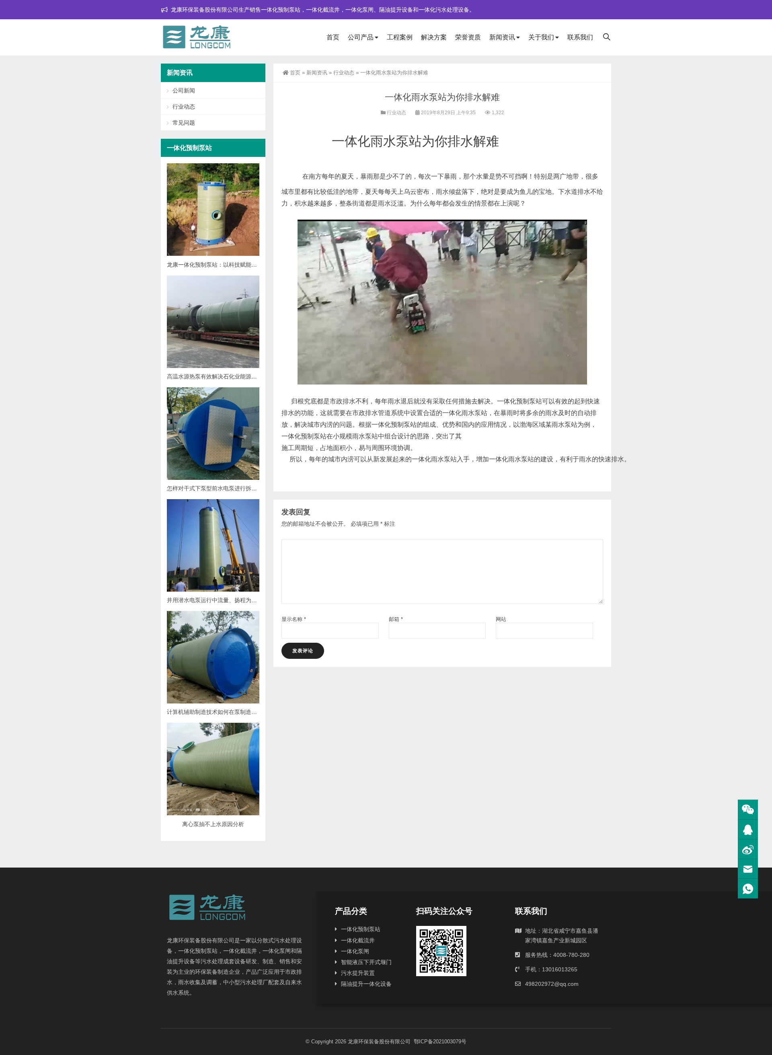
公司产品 (361, 37)
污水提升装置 (358, 973)
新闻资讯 (502, 37)
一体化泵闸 (355, 951)
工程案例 (400, 37)
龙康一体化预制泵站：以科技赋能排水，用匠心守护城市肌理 (243, 264)
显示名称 (293, 619)
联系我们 (580, 37)
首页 (332, 37)
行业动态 (343, 73)
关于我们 (541, 37)
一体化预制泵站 (360, 929)
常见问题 (183, 122)
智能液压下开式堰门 (366, 962)
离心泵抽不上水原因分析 (213, 824)
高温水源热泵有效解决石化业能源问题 (215, 376)
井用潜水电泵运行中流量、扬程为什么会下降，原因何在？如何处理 (251, 600)
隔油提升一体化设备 (366, 984)
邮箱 (396, 619)
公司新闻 (183, 90)
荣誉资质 (468, 37)
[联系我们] (748, 829)
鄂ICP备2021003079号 (440, 1042)
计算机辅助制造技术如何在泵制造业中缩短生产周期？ (234, 712)
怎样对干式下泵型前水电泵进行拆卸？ (215, 488)
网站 (501, 619)
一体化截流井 (358, 940)
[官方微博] (748, 849)
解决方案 (434, 37)
